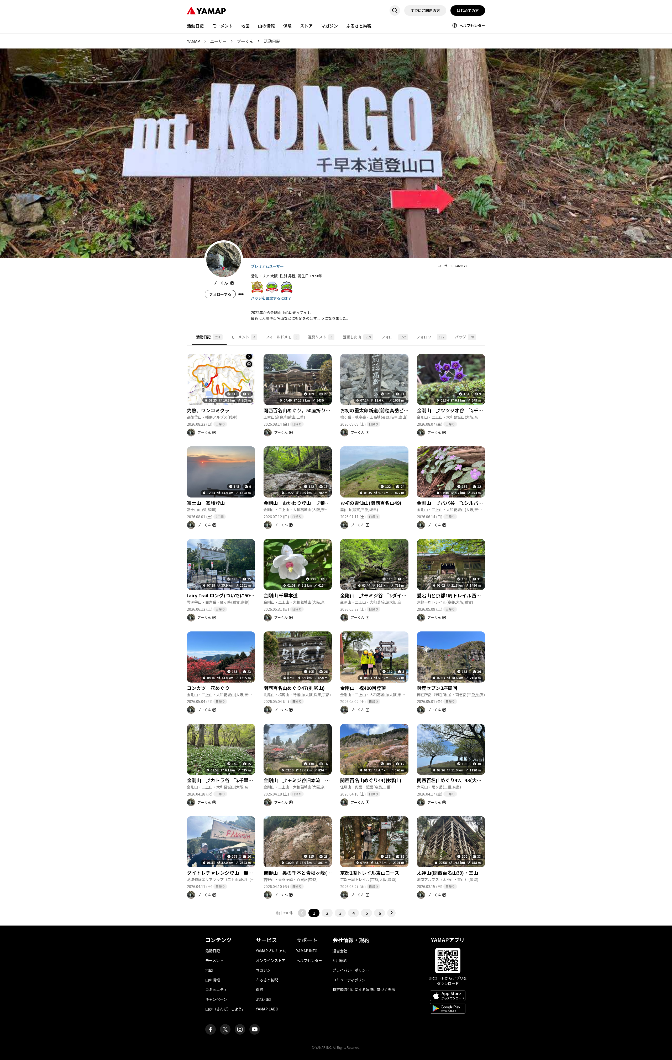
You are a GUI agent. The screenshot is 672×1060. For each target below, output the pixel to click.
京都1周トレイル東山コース (369, 872)
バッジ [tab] (464, 336)
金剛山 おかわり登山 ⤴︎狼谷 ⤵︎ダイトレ (311, 502)
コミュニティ (216, 989)
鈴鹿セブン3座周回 (437, 687)
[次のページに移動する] (391, 913)
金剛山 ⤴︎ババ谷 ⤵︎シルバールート (457, 502)
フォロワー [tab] (430, 336)
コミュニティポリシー (351, 979)
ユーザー (218, 41)
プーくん (245, 41)
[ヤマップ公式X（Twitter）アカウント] (225, 1029)
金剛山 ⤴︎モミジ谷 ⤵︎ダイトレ (375, 595)
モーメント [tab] (243, 336)
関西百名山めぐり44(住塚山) (370, 780)
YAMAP (193, 41)
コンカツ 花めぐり (208, 687)
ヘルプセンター (472, 25)
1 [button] (314, 913)
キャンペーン (216, 999)
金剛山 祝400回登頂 (363, 687)
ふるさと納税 (358, 26)
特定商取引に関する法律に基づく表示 (364, 989)
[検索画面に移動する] (395, 10)
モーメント (222, 26)
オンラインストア (270, 960)
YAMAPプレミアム (271, 950)
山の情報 (266, 26)
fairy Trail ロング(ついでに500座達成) (227, 595)
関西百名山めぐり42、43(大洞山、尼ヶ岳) (462, 780)
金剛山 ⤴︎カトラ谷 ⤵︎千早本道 (222, 780)
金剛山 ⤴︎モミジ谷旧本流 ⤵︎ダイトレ (306, 780)
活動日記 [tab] (208, 336)
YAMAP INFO (306, 950)
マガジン (329, 26)
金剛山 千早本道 (281, 595)
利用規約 (340, 960)
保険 (287, 26)
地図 (245, 26)
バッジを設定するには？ (271, 298)
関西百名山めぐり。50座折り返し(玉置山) (308, 410)
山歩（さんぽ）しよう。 (225, 1009)
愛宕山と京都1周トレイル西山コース (456, 595)
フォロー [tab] (393, 336)
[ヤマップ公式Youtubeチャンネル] (254, 1029)
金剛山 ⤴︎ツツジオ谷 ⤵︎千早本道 (454, 410)
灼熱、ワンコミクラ (208, 410)
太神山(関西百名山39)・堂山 (447, 872)
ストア (306, 26)
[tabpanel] (336, 631)
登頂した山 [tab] (357, 336)
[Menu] (241, 294)
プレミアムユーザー (267, 266)
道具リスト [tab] (320, 336)
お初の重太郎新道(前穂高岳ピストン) (380, 410)
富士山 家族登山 (206, 502)
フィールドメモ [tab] (281, 336)
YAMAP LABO (267, 1009)
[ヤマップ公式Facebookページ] (210, 1029)
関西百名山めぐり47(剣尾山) (294, 687)
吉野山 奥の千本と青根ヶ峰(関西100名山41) (312, 872)
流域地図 (263, 999)
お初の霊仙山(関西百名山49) (370, 502)
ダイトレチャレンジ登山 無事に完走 (227, 872)
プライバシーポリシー (351, 970)
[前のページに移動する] (302, 913)
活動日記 (195, 26)
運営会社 (340, 950)
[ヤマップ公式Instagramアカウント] (240, 1029)
